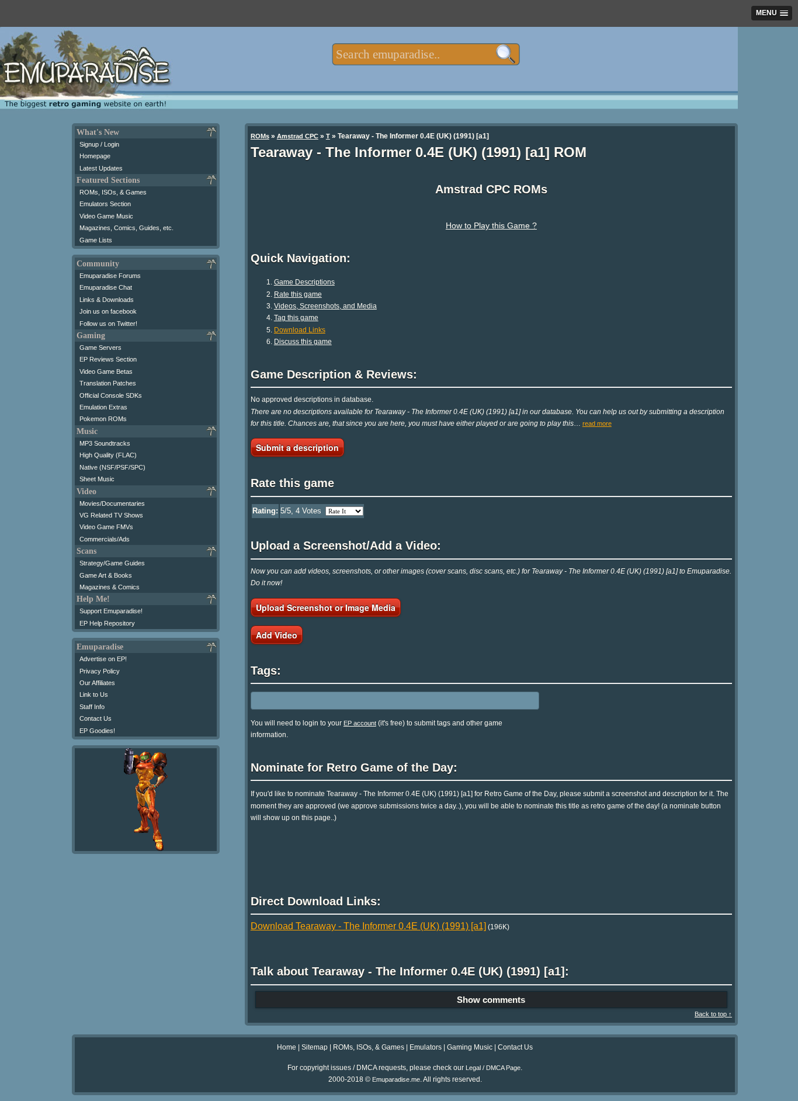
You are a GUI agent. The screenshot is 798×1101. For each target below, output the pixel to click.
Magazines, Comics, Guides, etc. (126, 227)
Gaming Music (469, 1047)
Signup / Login (99, 144)
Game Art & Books (105, 575)
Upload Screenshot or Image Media (325, 607)
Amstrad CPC (297, 136)
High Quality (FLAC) (108, 455)
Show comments (491, 1000)
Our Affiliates (97, 682)
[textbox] (425, 54)
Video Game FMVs (106, 526)
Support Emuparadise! (111, 610)
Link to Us (93, 694)
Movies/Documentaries (112, 503)
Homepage (94, 155)
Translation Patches (107, 383)
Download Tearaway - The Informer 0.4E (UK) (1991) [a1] (368, 926)
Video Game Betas (106, 371)
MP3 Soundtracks (104, 443)
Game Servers (100, 347)
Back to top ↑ (713, 1013)
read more (597, 423)
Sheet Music (97, 478)
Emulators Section (105, 203)
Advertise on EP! (103, 658)
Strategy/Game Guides (112, 563)
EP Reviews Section (108, 359)
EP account (360, 723)
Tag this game (296, 318)
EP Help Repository (107, 623)
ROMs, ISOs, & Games (113, 192)
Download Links (299, 330)
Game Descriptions (304, 282)
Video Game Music (106, 216)
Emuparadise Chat (105, 287)
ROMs (260, 136)
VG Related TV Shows (111, 515)
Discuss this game (303, 342)
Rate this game (298, 294)
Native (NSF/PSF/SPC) (112, 467)
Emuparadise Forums (110, 275)
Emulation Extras (103, 407)
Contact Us (95, 718)
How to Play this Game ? (491, 225)
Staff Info (92, 706)
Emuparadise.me (396, 1079)
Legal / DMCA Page (493, 1067)
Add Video (276, 635)
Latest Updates (101, 168)
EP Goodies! (97, 730)
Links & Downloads (106, 299)
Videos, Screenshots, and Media (325, 306)
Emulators (426, 1047)
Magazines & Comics (109, 587)
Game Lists (95, 240)
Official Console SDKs (110, 395)
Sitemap (314, 1047)
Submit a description (297, 447)
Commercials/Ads (104, 539)
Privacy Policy (99, 671)
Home (286, 1047)
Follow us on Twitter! (108, 323)
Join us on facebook (108, 311)
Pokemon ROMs (103, 418)
